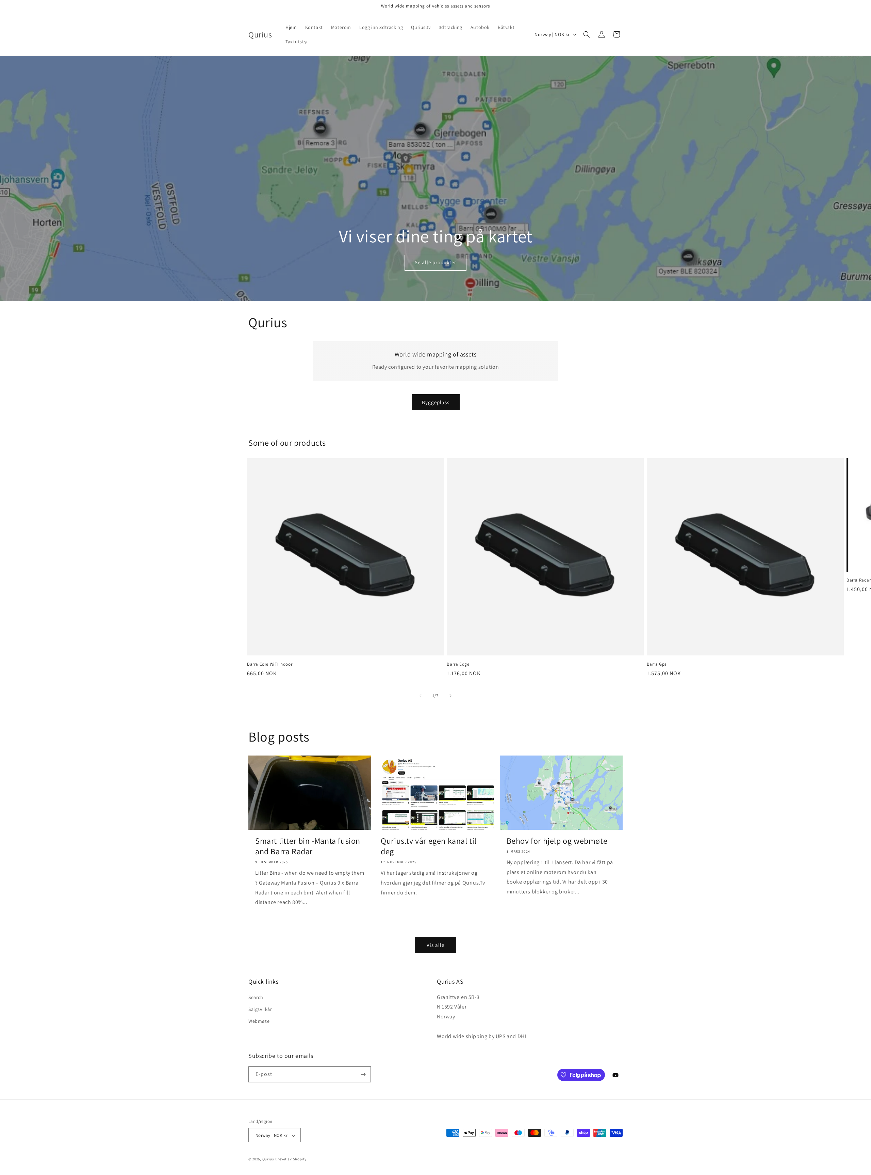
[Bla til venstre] (420, 695)
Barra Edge (458, 664)
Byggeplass (435, 402)
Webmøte (258, 1021)
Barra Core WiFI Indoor (269, 664)
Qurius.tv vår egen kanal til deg (429, 846)
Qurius (268, 1159)
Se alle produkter (435, 262)
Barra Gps (657, 664)
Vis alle (435, 945)
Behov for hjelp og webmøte (557, 841)
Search (255, 997)
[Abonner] (363, 1074)
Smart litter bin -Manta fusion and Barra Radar (307, 846)
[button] (586, 34)
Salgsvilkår (260, 1009)
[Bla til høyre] (450, 695)
